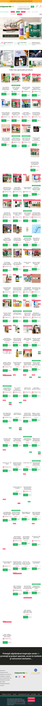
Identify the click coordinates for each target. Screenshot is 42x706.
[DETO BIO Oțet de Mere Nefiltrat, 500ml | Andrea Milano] (17, 355)
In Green (28, 8)
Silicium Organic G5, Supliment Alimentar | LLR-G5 (27, 339)
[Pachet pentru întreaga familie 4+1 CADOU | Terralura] (26, 80)
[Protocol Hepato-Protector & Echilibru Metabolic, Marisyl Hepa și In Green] (7, 255)
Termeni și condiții (6, 694)
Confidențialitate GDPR (23, 694)
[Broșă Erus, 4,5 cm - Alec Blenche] (7, 455)
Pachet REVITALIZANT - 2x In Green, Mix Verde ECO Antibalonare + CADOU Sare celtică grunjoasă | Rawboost (35, 164)
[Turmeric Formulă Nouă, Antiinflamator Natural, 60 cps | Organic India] (17, 280)
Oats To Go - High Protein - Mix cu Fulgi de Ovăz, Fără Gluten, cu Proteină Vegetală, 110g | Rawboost (17, 264)
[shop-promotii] (21, 59)
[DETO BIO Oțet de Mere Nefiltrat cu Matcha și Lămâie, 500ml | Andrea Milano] (17, 554)
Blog (40, 14)
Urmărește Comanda (5, 676)
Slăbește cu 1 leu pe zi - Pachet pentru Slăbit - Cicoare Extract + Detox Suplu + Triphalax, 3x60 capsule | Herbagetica (36, 415)
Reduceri (12, 11)
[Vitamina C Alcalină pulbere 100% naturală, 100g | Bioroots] (27, 230)
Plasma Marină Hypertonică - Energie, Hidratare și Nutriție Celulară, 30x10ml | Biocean (36, 190)
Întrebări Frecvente (5, 683)
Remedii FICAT (13, 14)
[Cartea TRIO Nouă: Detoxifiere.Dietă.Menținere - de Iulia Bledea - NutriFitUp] (7, 331)
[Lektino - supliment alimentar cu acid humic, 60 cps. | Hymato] (7, 627)
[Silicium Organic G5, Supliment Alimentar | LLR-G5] (27, 331)
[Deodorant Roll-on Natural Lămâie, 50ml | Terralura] (27, 431)
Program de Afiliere (5, 680)
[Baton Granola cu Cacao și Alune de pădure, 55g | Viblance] (36, 280)
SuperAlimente (19, 9)
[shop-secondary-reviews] (7, 59)
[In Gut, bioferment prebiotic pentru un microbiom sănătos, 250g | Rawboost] (5, 80)
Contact (40, 2)
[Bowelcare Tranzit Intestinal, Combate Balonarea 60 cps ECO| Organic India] (27, 406)
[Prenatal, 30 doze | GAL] (27, 455)
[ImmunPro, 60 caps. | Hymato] (27, 255)
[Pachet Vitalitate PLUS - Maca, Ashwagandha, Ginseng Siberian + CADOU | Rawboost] (7, 406)
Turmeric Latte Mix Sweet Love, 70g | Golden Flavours (27, 314)
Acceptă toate (31, 698)
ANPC (39, 694)
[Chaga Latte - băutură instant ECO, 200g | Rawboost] (36, 255)
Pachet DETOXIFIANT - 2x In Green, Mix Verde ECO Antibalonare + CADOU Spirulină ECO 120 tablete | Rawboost (36, 115)
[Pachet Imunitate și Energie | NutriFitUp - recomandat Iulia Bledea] (17, 529)
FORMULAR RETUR (4, 672)
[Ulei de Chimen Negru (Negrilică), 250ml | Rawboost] (7, 280)
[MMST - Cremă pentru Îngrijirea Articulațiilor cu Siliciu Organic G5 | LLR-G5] (17, 578)
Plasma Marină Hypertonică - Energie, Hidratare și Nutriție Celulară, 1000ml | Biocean (7, 240)
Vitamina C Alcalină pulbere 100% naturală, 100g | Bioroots (27, 239)
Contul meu (31, 2)
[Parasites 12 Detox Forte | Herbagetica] (17, 479)
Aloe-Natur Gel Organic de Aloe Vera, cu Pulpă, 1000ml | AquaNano (16, 513)
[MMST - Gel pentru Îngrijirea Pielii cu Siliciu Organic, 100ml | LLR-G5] (27, 603)
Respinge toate (31, 700)
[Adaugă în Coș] (3, 94)
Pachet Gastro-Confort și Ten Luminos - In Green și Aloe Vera (17, 214)
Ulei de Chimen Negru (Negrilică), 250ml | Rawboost (7, 288)
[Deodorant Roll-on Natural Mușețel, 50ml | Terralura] (36, 578)
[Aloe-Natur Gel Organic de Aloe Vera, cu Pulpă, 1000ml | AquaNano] (16, 505)
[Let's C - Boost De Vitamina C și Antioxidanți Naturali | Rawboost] (17, 380)
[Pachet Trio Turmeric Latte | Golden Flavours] (17, 305)
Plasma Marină (26, 9)
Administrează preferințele (30, 703)
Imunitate (23, 11)
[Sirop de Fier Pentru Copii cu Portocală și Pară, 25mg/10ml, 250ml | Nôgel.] (27, 578)
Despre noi (36, 2)
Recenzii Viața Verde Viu (5, 674)
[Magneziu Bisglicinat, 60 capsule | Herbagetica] (26, 505)
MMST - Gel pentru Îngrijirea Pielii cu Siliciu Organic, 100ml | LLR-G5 (27, 611)
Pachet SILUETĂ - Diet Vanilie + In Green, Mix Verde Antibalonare (26, 139)
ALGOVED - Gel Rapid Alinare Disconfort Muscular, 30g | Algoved (36, 363)
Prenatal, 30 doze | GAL (27, 462)
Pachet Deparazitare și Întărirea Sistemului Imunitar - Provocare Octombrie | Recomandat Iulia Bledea (27, 365)
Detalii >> (8, 94)
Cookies (14, 694)
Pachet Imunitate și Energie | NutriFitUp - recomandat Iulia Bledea (17, 537)
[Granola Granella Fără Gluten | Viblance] (27, 180)
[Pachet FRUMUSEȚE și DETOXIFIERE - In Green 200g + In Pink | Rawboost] (16, 105)
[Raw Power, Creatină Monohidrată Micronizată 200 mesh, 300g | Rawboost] (36, 130)
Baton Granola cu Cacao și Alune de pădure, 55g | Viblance (36, 288)
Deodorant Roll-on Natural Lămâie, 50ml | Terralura (27, 439)
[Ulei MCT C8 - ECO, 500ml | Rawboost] (27, 380)
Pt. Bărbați (28, 11)
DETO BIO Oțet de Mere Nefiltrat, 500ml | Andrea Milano (17, 363)
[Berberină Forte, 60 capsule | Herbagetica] (17, 406)
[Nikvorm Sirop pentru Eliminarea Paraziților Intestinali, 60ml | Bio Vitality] (17, 331)
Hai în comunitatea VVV (5, 678)
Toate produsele (5, 11)
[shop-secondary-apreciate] (35, 64)
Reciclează (2, 681)
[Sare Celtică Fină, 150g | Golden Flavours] (36, 529)
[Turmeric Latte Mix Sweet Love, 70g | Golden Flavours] (27, 305)
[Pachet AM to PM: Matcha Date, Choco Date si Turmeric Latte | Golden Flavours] (7, 205)
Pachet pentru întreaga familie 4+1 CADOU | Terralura (26, 88)
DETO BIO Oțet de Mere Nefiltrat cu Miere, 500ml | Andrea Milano (17, 439)
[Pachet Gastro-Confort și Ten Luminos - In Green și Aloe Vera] (17, 205)
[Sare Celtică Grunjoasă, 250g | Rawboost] (36, 554)
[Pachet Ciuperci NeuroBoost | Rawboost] (36, 380)
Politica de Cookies (19, 702)
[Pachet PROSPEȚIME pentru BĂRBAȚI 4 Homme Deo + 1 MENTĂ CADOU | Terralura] (27, 280)
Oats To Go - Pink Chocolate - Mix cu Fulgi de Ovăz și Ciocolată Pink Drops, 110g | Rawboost (26, 564)
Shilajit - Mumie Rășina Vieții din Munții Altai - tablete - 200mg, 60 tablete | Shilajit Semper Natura (36, 514)
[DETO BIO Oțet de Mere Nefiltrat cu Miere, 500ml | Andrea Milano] (17, 431)
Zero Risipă (20, 14)
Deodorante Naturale (22, 8)
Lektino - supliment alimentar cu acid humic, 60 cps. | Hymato (7, 635)
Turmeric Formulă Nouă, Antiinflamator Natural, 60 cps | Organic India (17, 288)
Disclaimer (33, 694)
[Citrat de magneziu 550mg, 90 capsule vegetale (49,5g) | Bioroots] (26, 529)
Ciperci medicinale (35, 11)
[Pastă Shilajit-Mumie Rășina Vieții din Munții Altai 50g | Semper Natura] (7, 505)
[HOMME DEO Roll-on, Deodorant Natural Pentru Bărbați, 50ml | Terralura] (36, 431)
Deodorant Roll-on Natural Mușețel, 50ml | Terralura (36, 587)
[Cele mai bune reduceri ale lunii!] (35, 54)
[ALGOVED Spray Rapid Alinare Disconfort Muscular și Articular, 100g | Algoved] (36, 455)
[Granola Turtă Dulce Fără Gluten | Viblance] (7, 554)
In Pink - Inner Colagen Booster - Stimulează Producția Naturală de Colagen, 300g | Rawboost (6, 140)
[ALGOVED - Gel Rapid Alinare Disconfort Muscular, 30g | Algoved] (36, 355)
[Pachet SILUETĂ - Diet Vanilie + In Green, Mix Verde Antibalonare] (26, 130)
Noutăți (18, 11)
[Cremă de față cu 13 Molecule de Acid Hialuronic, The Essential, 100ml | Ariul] (36, 230)
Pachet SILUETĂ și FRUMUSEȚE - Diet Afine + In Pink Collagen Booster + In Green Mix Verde (7, 390)
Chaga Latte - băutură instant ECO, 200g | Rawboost (36, 263)
